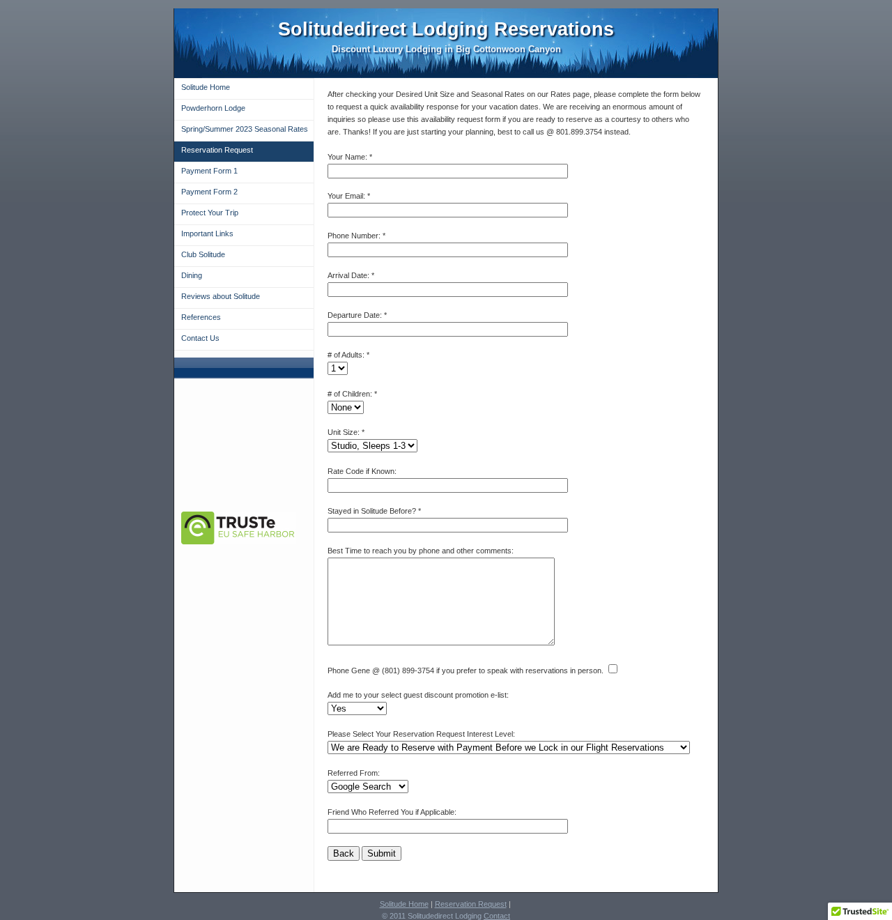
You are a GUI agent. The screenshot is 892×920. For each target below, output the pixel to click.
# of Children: (350, 394)
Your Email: (346, 196)
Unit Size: (344, 432)
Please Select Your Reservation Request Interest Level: (421, 734)
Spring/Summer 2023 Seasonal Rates (244, 129)
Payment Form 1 (209, 171)
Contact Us (200, 338)
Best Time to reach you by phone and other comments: (421, 550)
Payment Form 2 (209, 191)
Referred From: (354, 773)
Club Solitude (203, 254)
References (201, 317)
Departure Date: (355, 315)
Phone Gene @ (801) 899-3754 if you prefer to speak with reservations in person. (465, 670)
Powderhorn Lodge (213, 108)
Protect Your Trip (209, 212)
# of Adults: (346, 355)
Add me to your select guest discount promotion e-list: (418, 695)
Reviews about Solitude (220, 296)
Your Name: (347, 157)
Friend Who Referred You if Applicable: (392, 812)
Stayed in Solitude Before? (372, 511)
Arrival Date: (348, 275)
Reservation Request (217, 150)
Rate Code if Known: (362, 471)
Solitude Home (205, 87)
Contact (497, 916)
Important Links (207, 233)
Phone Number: (355, 235)
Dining (191, 275)
